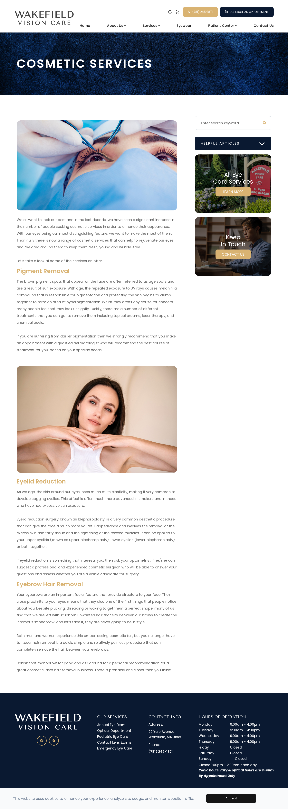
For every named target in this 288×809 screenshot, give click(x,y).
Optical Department (114, 730)
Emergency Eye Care (114, 748)
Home (85, 25)
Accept (231, 798)
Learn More (233, 191)
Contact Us (264, 25)
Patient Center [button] (221, 25)
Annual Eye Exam (111, 724)
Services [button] (150, 25)
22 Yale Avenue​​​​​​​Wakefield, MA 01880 (165, 734)
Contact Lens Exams (114, 742)
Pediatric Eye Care (112, 736)
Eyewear (184, 25)
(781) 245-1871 (202, 12)
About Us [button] (115, 25)
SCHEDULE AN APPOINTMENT (249, 12)
